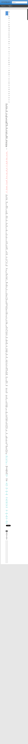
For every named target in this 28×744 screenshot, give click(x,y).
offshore (7, 506)
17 (6, 481)
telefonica (7, 518)
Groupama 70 (7, 502)
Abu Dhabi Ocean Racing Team (7, 489)
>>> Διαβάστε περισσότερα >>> (7, 459)
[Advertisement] (15, 34)
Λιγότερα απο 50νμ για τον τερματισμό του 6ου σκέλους (9, 57)
